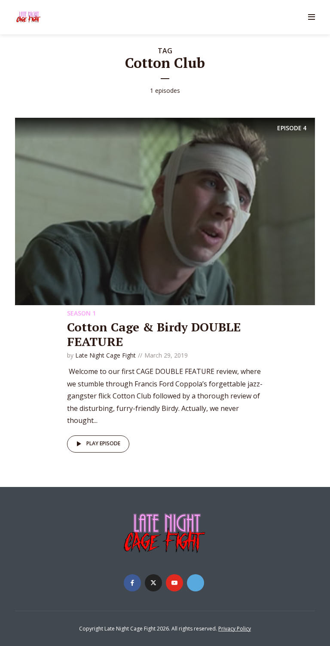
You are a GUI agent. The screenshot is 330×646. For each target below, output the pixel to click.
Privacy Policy (234, 628)
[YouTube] (174, 582)
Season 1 (81, 313)
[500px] (195, 582)
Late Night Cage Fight (105, 355)
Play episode (103, 443)
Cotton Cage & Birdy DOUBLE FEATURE (154, 334)
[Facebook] (132, 582)
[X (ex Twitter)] (153, 582)
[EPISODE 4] (165, 210)
